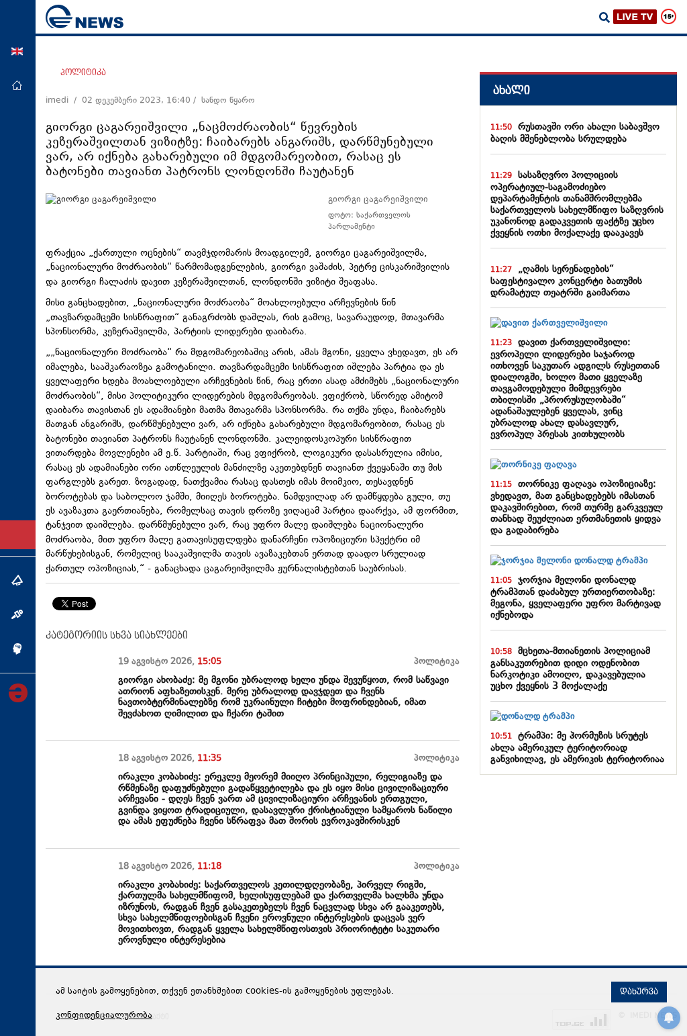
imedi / (64, 101)
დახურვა (639, 991)
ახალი (511, 90)
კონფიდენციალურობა (104, 1016)
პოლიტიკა (83, 72)
